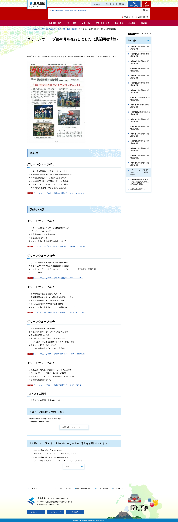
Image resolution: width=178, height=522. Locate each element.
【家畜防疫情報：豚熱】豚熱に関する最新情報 (68, 10)
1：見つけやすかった (40, 461)
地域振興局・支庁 (39, 29)
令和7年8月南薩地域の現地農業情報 (139, 128)
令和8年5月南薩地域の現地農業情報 (139, 62)
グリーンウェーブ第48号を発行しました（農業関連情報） (139, 172)
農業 (68, 29)
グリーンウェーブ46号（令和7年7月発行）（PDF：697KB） (58, 278)
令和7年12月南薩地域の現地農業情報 (140, 99)
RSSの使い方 (118, 488)
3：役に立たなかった (67, 453)
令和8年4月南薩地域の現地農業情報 (139, 70)
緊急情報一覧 (128, 17)
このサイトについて (36, 488)
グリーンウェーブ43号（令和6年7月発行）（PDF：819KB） (58, 385)
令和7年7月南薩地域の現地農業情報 (139, 135)
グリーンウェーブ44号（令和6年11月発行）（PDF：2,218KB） (59, 354)
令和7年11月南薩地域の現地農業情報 (139, 106)
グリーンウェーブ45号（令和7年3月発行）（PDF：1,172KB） (59, 312)
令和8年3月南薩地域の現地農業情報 (139, 77)
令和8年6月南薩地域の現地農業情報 (139, 55)
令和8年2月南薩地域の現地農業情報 (139, 84)
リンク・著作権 (102, 488)
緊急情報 (146, 6)
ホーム (29, 29)
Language (97, 4)
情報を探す (134, 6)
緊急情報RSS (143, 17)
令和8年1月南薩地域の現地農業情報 (139, 91)
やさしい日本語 (109, 4)
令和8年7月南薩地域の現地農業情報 (139, 48)
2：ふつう (51, 453)
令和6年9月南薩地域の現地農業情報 (139, 149)
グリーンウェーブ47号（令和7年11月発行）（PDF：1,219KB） (59, 246)
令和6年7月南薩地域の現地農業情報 (139, 157)
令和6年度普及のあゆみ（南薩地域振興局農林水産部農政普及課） (139, 182)
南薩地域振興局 (51, 29)
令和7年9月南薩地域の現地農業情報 (139, 120)
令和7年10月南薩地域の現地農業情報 (140, 113)
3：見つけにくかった (73, 461)
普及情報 (74, 29)
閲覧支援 (121, 4)
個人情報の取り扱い (83, 488)
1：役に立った (37, 453)
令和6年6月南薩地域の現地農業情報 (139, 164)
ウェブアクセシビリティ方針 (60, 488)
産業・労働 (61, 29)
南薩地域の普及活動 (137, 189)
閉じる (145, 10)
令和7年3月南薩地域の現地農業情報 (139, 142)
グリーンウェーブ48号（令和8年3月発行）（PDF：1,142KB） (59, 193)
